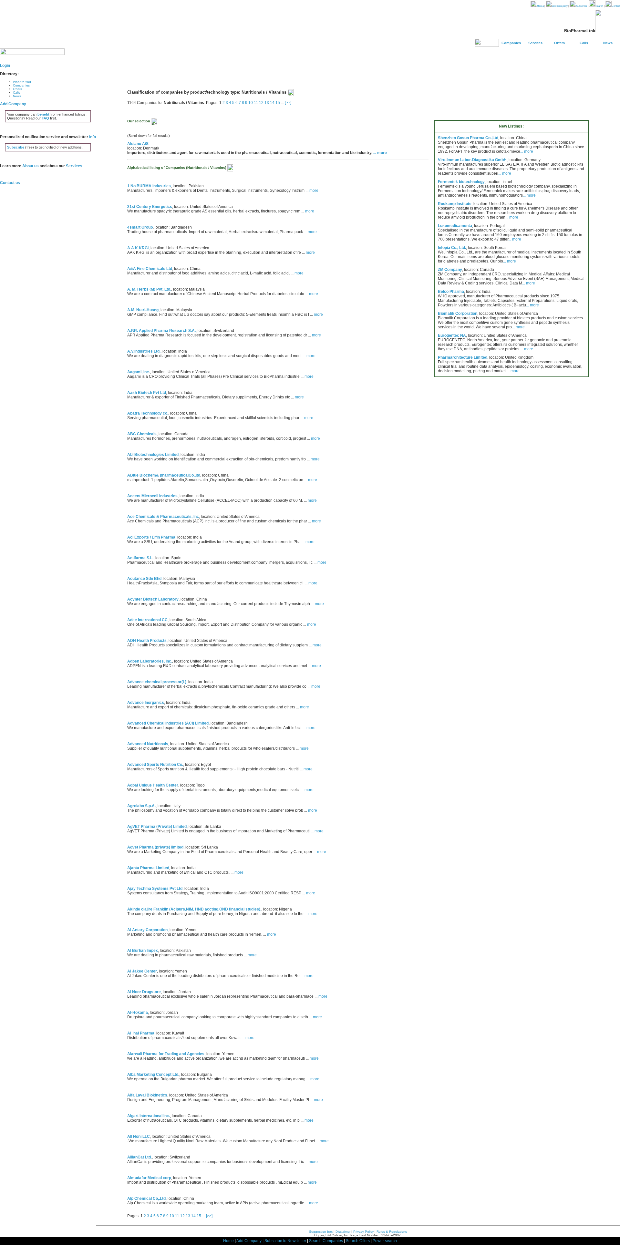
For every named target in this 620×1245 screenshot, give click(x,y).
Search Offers (358, 1241)
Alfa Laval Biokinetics (147, 1095)
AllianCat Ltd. (139, 1157)
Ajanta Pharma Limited (148, 868)
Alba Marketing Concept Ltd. (153, 1074)
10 (250, 102)
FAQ (45, 118)
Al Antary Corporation (147, 930)
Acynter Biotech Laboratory (153, 599)
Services (535, 43)
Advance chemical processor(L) (156, 682)
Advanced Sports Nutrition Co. (155, 764)
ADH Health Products (147, 640)
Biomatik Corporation (457, 313)
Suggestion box (321, 1231)
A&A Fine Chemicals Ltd (149, 268)
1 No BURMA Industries (149, 186)
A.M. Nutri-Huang (143, 310)
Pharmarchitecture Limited (462, 357)
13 (266, 102)
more (313, 190)
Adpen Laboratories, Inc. (149, 661)
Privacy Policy (363, 1231)
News (608, 43)
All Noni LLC (138, 1136)
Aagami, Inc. (138, 372)
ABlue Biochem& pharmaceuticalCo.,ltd (163, 475)
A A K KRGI (138, 248)
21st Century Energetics (149, 206)
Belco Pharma (451, 291)
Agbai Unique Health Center (152, 785)
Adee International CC (147, 620)
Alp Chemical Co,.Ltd (146, 1198)
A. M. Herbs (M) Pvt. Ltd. (149, 289)
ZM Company (450, 269)
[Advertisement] (213, 69)
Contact (616, 6)
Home (540, 6)
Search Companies (326, 1241)
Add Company (560, 6)
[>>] (288, 102)
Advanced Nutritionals (147, 744)
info (92, 137)
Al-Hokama (137, 1012)
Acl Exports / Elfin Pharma (151, 537)
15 (277, 102)
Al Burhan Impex (142, 950)
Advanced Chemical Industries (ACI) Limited (168, 723)
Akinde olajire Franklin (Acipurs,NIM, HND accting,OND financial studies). (194, 909)
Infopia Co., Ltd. (452, 247)
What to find (22, 82)
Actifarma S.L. (140, 558)
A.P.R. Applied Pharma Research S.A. (161, 330)
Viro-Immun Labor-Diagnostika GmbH (472, 160)
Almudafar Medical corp (149, 1178)
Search (599, 6)
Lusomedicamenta (455, 225)
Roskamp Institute (454, 203)
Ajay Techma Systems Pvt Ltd (154, 888)
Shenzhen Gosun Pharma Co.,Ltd (468, 138)
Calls (584, 43)
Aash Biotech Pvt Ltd (146, 392)
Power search (385, 1241)
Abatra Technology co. (147, 413)
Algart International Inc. (148, 1116)
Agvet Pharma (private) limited (155, 847)
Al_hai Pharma (140, 1033)
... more (380, 152)
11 (256, 102)
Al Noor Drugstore (144, 992)
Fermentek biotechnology (461, 182)
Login (5, 65)
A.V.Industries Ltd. (143, 351)
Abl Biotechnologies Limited (153, 454)
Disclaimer (343, 1231)
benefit (43, 114)
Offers (559, 43)
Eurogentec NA (452, 335)
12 (261, 102)
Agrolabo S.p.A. (141, 806)
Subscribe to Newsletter (285, 1241)
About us (30, 166)
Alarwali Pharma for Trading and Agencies (165, 1054)
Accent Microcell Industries (152, 496)
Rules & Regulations (392, 1231)
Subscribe (581, 6)
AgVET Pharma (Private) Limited (157, 826)
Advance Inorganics (145, 702)
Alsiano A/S (138, 143)
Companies (511, 43)
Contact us (10, 182)
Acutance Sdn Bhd (144, 578)
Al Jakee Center (142, 971)
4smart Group (140, 227)
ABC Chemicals (142, 434)
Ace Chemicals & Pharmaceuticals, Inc (163, 516)
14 (272, 102)
